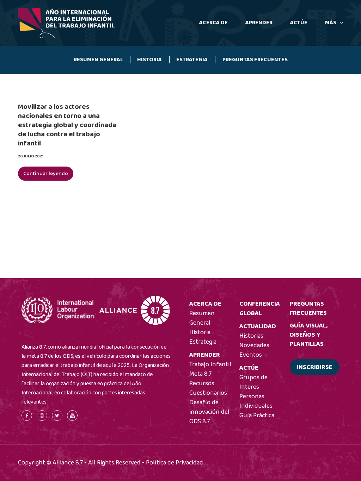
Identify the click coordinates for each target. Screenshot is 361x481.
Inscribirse (314, 367)
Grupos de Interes (253, 382)
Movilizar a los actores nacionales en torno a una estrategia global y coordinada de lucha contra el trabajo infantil (67, 125)
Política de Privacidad (174, 463)
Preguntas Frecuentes (255, 59)
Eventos (250, 355)
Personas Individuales (256, 401)
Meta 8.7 (200, 374)
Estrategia (192, 59)
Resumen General (98, 59)
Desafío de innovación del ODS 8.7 (209, 412)
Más (330, 22)
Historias (251, 336)
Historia (149, 59)
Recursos (201, 383)
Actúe (298, 22)
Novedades (254, 345)
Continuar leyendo (48, 175)
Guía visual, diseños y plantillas (309, 335)
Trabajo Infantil (210, 364)
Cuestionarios (208, 393)
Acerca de (213, 22)
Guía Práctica (256, 415)
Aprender (259, 22)
